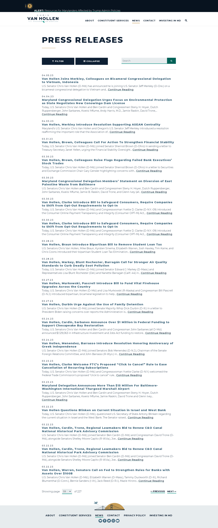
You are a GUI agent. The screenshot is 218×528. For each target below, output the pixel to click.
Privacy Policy (135, 515)
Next (170, 491)
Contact (149, 20)
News (136, 20)
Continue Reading (121, 89)
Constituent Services (113, 20)
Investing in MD (170, 20)
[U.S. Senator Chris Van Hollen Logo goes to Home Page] (44, 19)
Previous (159, 491)
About (89, 20)
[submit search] (171, 61)
